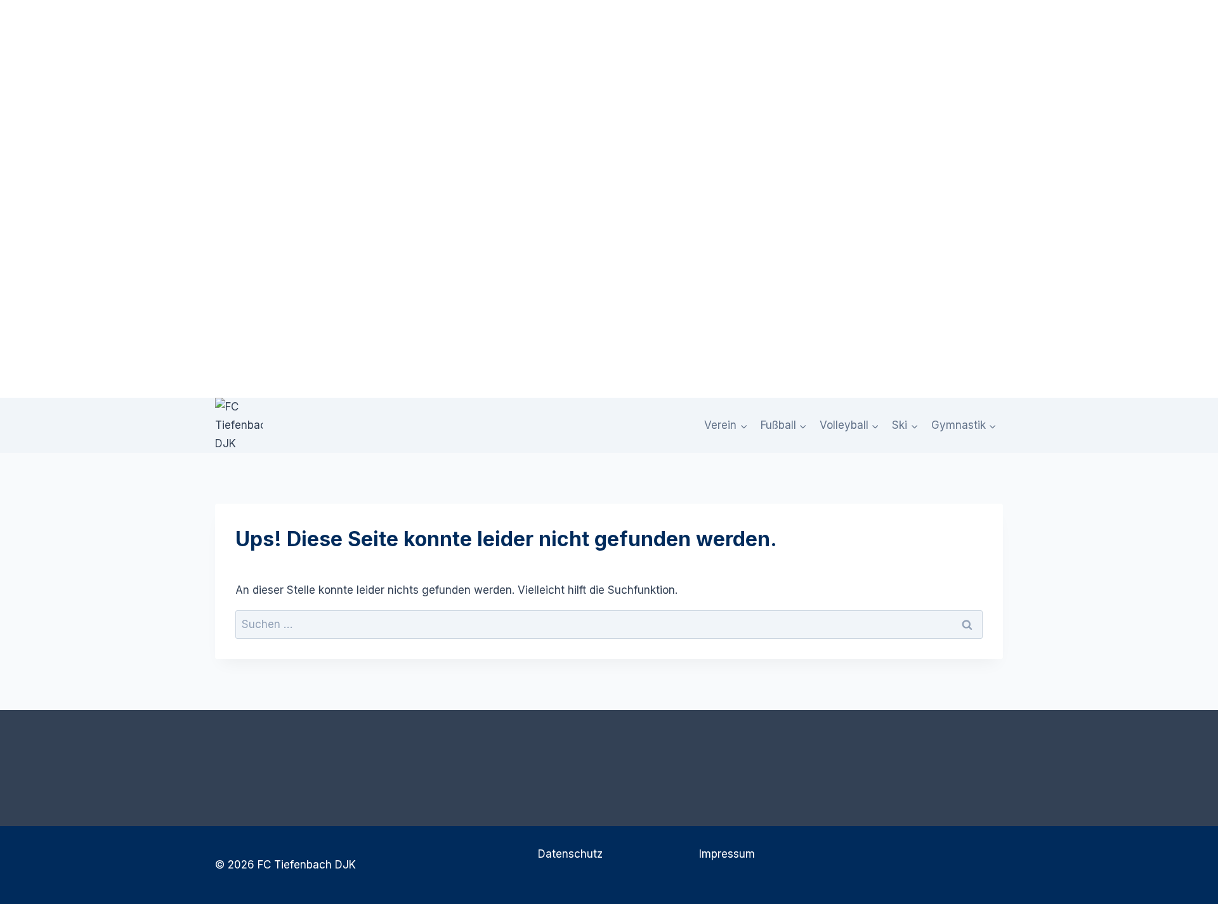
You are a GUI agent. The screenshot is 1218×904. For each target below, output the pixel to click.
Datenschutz (570, 854)
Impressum (727, 854)
